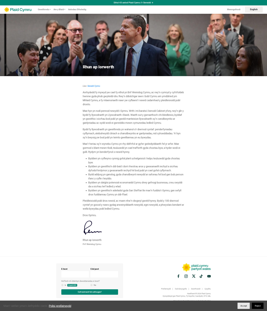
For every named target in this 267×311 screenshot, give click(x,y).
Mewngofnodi (233, 9)
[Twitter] (193, 276)
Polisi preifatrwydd (60, 305)
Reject (258, 306)
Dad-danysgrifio (181, 289)
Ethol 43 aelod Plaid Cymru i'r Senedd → (133, 2)
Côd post (94, 269)
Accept (243, 306)
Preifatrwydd (166, 289)
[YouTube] (209, 276)
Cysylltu (208, 289)
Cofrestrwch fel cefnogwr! (90, 292)
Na (95, 285)
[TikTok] (201, 276)
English (254, 9)
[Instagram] (186, 276)
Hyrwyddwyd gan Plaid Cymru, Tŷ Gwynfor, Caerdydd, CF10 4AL (187, 296)
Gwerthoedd (195, 289)
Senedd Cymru (93, 86)
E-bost (64, 269)
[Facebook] (179, 276)
